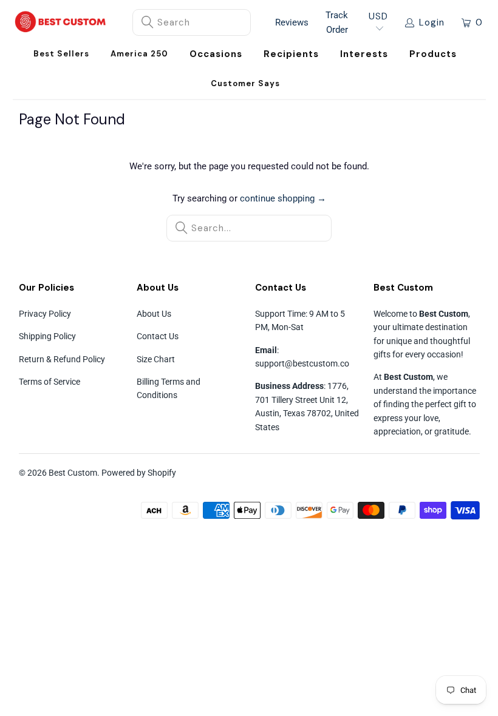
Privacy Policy (45, 314)
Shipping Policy (47, 336)
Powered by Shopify (138, 473)
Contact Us (158, 336)
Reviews (292, 22)
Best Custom (73, 473)
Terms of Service (49, 382)
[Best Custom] (60, 22)
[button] (215, 54)
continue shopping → (283, 198)
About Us (154, 314)
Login (432, 22)
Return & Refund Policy (62, 359)
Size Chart (156, 359)
